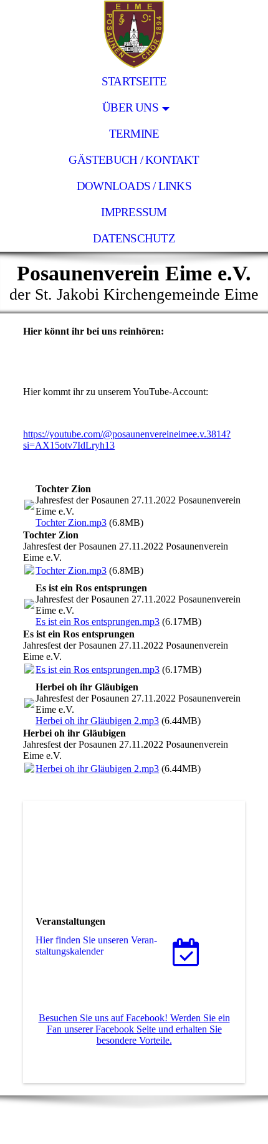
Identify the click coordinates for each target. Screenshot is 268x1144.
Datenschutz (134, 238)
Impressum (133, 212)
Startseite (134, 81)
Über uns (130, 107)
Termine (134, 133)
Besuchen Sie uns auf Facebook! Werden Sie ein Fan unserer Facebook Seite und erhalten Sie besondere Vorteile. (134, 1029)
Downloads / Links (134, 186)
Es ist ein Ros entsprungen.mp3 (98, 621)
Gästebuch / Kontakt (134, 159)
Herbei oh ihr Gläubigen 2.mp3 (97, 720)
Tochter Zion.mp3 (71, 522)
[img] (134, 34)
